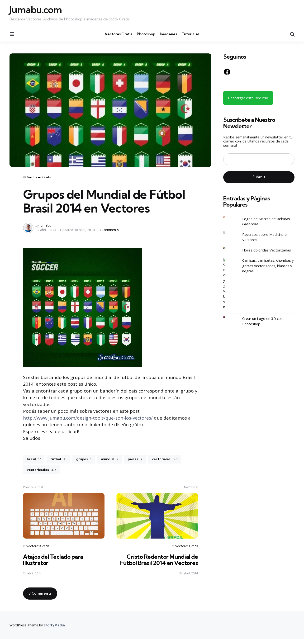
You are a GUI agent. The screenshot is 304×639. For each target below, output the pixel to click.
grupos (83, 459)
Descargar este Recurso (248, 97)
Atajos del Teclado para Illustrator (53, 559)
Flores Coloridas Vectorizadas (266, 249)
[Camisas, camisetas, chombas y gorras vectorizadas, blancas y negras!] (228, 283)
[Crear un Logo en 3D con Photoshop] (228, 316)
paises (135, 459)
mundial (109, 459)
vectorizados (42, 470)
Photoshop (146, 34)
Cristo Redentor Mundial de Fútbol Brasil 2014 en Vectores (159, 559)
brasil (34, 459)
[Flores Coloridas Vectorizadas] (228, 248)
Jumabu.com (36, 10)
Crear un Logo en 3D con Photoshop (262, 321)
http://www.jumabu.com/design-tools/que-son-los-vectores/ (88, 418)
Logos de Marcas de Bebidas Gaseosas (266, 221)
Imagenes (168, 34)
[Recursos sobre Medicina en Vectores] (228, 232)
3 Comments (109, 229)
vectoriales (164, 459)
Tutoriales (190, 34)
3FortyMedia (54, 625)
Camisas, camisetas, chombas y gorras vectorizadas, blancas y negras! (268, 265)
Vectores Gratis (118, 34)
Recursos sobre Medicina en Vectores (265, 237)
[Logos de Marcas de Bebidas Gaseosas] (228, 216)
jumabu (45, 225)
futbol (58, 459)
